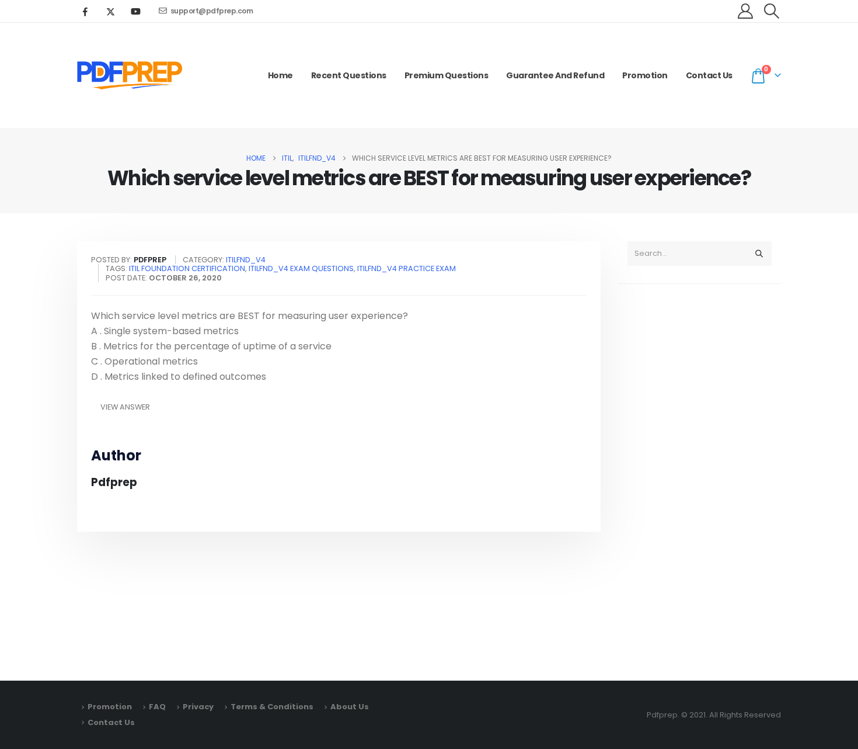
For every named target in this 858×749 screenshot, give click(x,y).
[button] (772, 11)
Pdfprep (114, 482)
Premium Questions (446, 75)
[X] (110, 11)
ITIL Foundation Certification (187, 268)
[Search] (759, 253)
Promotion (645, 75)
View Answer (125, 407)
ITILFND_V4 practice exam (406, 268)
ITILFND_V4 (246, 260)
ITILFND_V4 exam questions (301, 268)
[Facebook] (85, 11)
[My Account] (746, 11)
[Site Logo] (129, 75)
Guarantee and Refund (555, 75)
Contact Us (709, 75)
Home (280, 75)
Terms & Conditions (272, 706)
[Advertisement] (699, 476)
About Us (349, 706)
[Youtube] (135, 11)
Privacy (198, 706)
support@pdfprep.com (211, 11)
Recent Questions (348, 75)
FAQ (157, 706)
